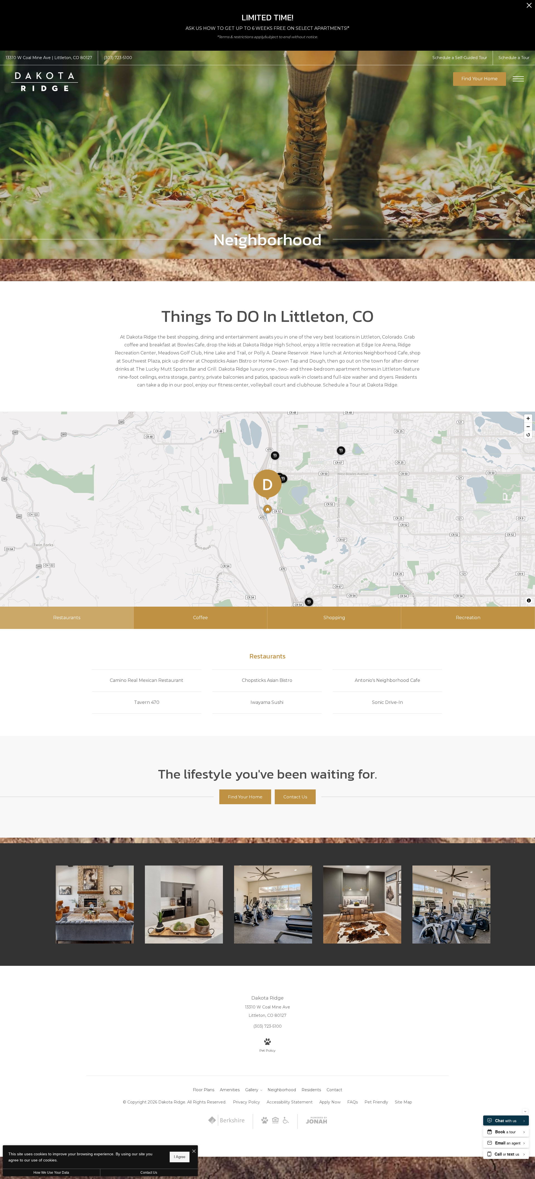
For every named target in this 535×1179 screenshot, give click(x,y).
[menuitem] (203, 1090)
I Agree (179, 1157)
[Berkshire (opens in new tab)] (226, 1124)
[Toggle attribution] (529, 600)
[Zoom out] (528, 426)
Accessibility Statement (290, 1102)
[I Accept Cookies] (194, 1152)
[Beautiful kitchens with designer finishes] (184, 905)
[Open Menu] (518, 78)
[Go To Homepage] (44, 81)
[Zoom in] (528, 418)
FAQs (352, 1102)
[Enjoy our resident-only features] (95, 905)
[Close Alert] (529, 7)
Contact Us (148, 1173)
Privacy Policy (246, 1102)
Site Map (403, 1102)
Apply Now (330, 1102)
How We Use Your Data (51, 1173)
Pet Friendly (376, 1102)
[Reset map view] (528, 435)
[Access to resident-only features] (362, 905)
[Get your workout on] (273, 905)
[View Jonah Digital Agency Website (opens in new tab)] (316, 1121)
